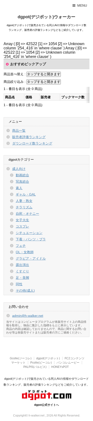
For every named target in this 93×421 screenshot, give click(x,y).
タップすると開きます (43, 74)
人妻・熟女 (24, 201)
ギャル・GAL (26, 194)
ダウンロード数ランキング (32, 143)
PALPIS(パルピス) (34, 367)
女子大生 (22, 220)
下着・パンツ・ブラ (31, 239)
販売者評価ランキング (29, 137)
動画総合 (22, 175)
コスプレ (22, 226)
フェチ (21, 246)
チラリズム (24, 207)
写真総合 (22, 181)
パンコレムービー (68, 362)
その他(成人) (25, 290)
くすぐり (22, 271)
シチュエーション (29, 233)
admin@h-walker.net (27, 316)
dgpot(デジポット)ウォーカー (46, 16)
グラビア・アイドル (31, 258)
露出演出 (22, 265)
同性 (19, 284)
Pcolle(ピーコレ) (41, 362)
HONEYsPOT (60, 367)
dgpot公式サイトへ (46, 405)
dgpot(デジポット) (48, 358)
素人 (19, 188)
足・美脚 (22, 278)
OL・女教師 (25, 252)
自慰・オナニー (27, 213)
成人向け (19, 169)
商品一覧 (19, 130)
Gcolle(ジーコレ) (20, 358)
